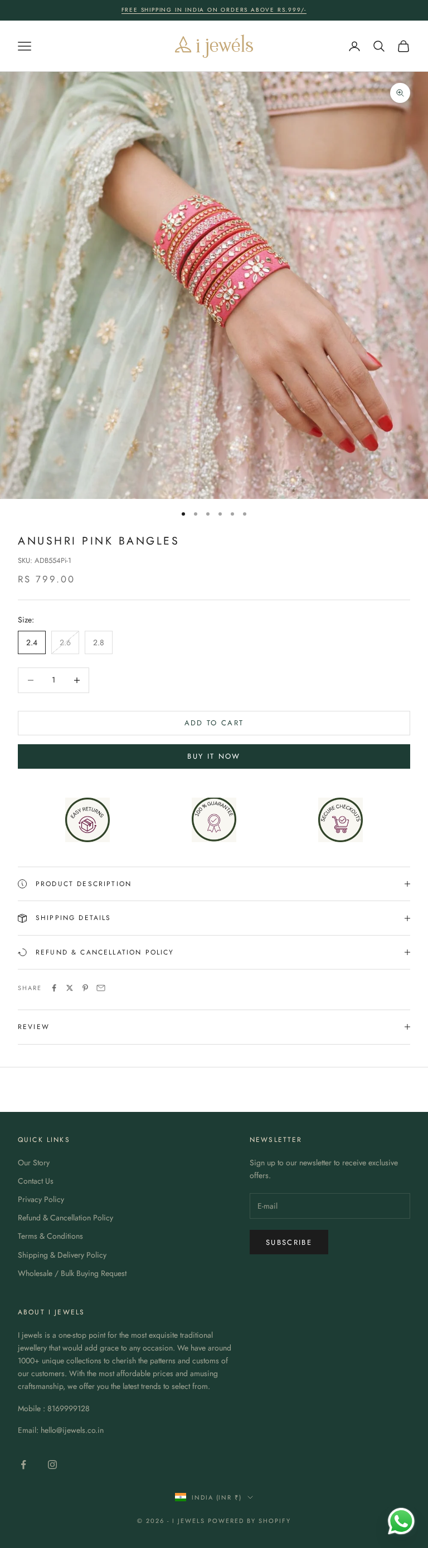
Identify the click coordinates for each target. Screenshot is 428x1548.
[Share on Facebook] (54, 987)
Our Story (34, 1162)
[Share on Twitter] (69, 987)
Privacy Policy (41, 1199)
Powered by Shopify (249, 1520)
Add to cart (214, 723)
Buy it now (213, 756)
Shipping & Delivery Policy (62, 1254)
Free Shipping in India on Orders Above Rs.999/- (214, 10)
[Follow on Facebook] (23, 1464)
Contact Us (36, 1180)
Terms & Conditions (50, 1236)
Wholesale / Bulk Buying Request (72, 1273)
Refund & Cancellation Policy (65, 1217)
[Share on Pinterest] (85, 987)
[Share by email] (100, 987)
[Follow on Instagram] (52, 1464)
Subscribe (289, 1242)
